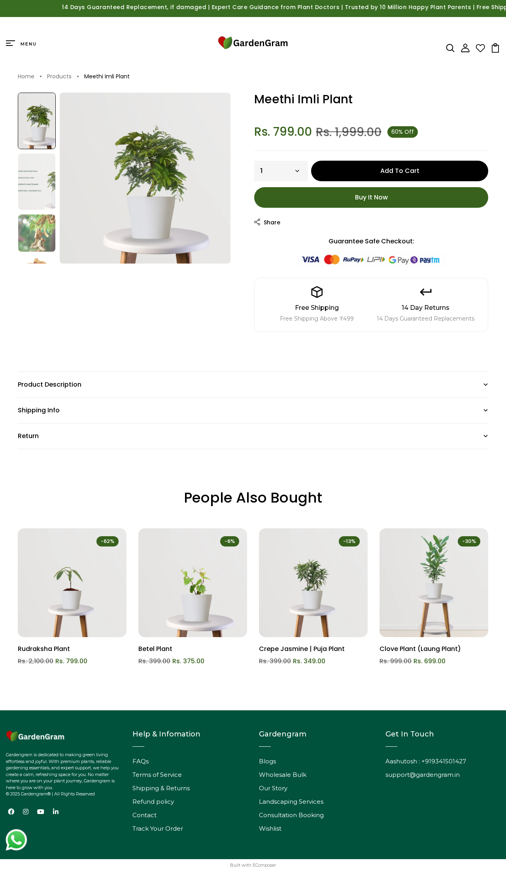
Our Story (273, 788)
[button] (37, 121)
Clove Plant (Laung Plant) (420, 648)
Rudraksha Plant (44, 648)
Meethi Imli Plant (107, 76)
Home (26, 76)
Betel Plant (155, 648)
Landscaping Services (291, 801)
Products (59, 76)
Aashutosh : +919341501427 (425, 761)
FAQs (140, 761)
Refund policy (153, 801)
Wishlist (270, 828)
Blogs (267, 761)
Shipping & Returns (161, 788)
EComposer (264, 865)
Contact (144, 815)
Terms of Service (157, 774)
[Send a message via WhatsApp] (16, 839)
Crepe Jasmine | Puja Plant (302, 648)
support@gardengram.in (422, 774)
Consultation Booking (291, 815)
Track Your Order (157, 828)
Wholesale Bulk (282, 774)
